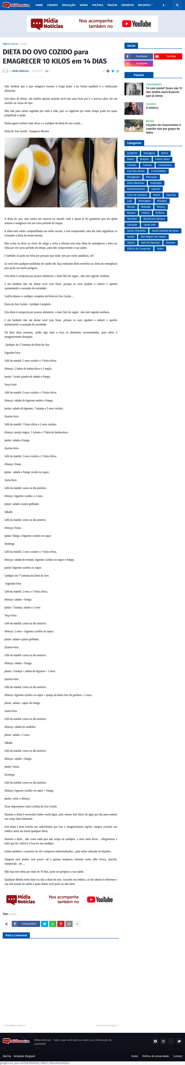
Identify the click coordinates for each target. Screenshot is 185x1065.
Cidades (131, 165)
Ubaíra (131, 242)
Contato (177, 1056)
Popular (139, 75)
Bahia (164, 153)
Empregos (156, 183)
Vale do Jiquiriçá (150, 242)
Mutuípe (146, 206)
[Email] (69, 924)
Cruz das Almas (136, 171)
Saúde (23, 44)
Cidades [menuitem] (52, 5)
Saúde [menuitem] (84, 5)
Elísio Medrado (135, 183)
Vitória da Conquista (139, 248)
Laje (129, 200)
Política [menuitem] (97, 5)
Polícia (145, 212)
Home (134, 1056)
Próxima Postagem (106, 1025)
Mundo (131, 206)
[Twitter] (112, 71)
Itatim (156, 194)
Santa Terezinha (136, 230)
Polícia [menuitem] (112, 5)
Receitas (132, 218)
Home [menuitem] (39, 5)
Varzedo (170, 242)
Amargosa (149, 153)
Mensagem (144, 200)
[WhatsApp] (118, 71)
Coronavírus (165, 165)
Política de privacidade (155, 1056)
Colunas (147, 165)
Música (161, 206)
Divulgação (133, 177)
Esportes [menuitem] (127, 5)
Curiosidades (158, 171)
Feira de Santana (137, 194)
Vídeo (160, 248)
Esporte (155, 189)
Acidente (132, 153)
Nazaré (131, 212)
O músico (152, 107)
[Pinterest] (60, 924)
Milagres (162, 200)
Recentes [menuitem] (144, 5)
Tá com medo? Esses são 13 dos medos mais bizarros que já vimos (164, 92)
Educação (151, 177)
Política (160, 212)
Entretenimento (136, 189)
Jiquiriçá (171, 194)
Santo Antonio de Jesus (165, 230)
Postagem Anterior (15, 1025)
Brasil (130, 159)
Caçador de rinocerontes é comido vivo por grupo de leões (163, 128)
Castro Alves (162, 159)
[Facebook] (107, 71)
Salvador (132, 224)
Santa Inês (150, 224)
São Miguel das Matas (153, 236)
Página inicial (10, 44)
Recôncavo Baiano (154, 218)
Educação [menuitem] (68, 5)
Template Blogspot (24, 1056)
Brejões (144, 159)
